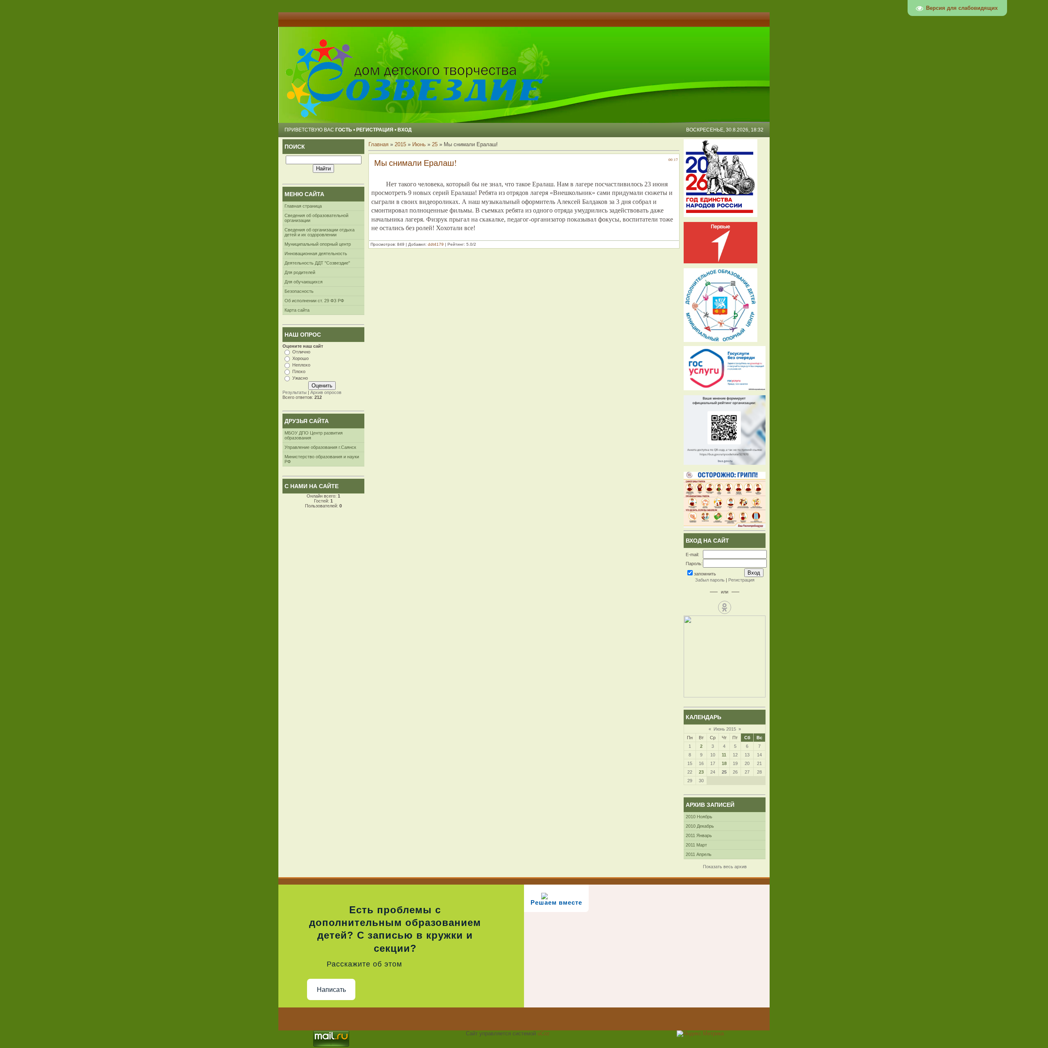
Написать (331, 989)
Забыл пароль (710, 579)
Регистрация (374, 130)
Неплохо (301, 364)
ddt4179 (436, 244)
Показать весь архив (725, 866)
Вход (405, 130)
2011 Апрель (698, 854)
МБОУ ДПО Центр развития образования (314, 435)
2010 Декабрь (700, 826)
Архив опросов (325, 392)
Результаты (294, 392)
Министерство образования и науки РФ (322, 459)
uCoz (544, 1033)
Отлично (301, 351)
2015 (400, 144)
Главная (378, 144)
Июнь (419, 144)
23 (701, 772)
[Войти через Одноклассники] (724, 607)
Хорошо (300, 358)
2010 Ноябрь (699, 816)
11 (724, 754)
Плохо (298, 371)
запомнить (705, 573)
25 (435, 144)
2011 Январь (699, 835)
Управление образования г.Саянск (320, 447)
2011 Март (696, 844)
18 (724, 763)
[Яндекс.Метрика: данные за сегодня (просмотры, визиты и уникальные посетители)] (700, 1033)
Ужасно (300, 378)
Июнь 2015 (725, 729)
